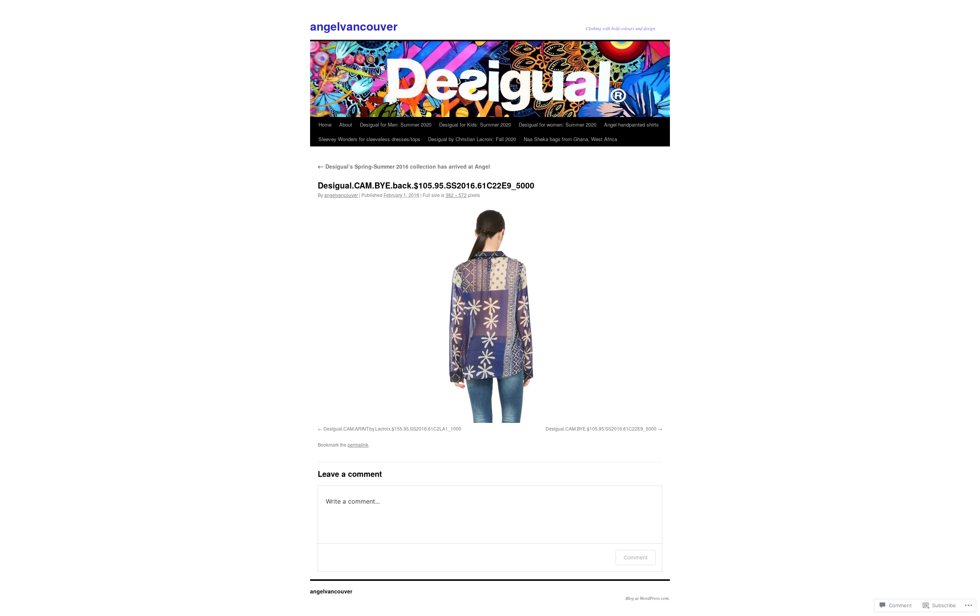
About (345, 124)
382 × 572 (456, 195)
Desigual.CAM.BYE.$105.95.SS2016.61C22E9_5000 (601, 428)
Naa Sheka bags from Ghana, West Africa (570, 139)
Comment (636, 557)
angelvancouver (354, 26)
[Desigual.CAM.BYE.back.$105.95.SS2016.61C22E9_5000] (490, 313)
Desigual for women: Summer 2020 (557, 124)
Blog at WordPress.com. (648, 598)
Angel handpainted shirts (631, 124)
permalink (358, 444)
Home (325, 124)
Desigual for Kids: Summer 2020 (475, 124)
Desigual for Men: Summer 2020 (395, 124)
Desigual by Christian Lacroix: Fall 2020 (472, 139)
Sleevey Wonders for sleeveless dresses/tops (369, 139)
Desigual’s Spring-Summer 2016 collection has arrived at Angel (404, 166)
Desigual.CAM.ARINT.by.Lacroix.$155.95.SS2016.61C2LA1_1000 (392, 428)
